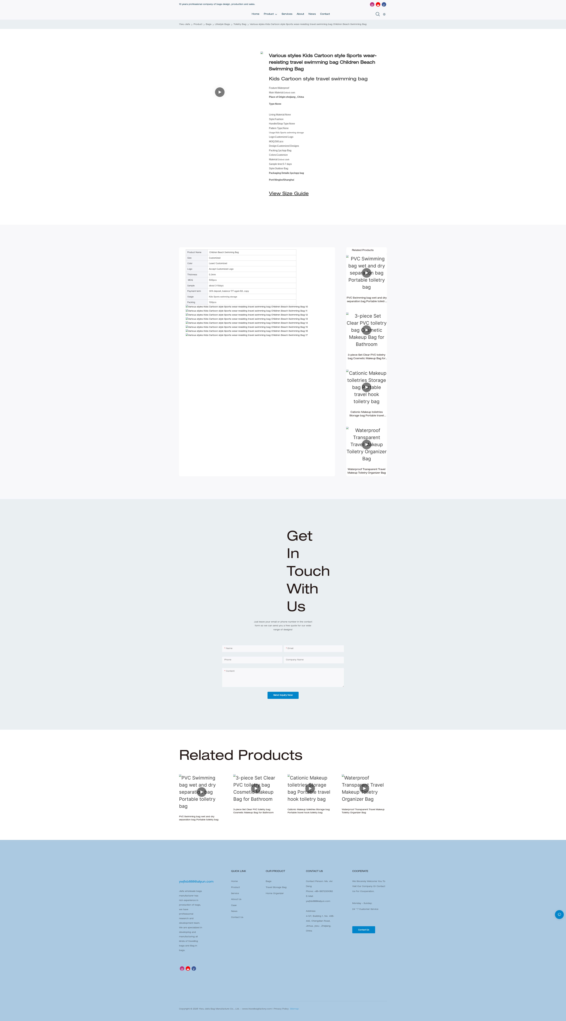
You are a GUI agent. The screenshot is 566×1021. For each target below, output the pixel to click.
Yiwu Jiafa (184, 24)
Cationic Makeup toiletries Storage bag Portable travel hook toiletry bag (366, 414)
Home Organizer (275, 894)
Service (235, 894)
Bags (208, 24)
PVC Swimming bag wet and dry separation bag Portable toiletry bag (367, 300)
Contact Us (237, 917)
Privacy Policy (281, 1009)
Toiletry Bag (239, 24)
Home (234, 881)
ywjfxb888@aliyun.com (318, 901)
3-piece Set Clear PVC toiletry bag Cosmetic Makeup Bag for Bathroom (366, 357)
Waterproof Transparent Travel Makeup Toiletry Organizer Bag (367, 471)
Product (198, 24)
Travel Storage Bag (276, 888)
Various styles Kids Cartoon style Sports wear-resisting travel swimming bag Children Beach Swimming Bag (308, 24)
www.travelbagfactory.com (257, 1009)
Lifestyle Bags (222, 24)
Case (234, 906)
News (234, 911)
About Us (236, 899)
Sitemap (294, 1009)
